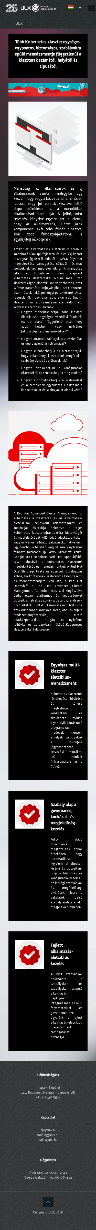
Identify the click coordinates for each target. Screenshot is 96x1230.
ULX (19, 23)
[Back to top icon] (48, 1202)
